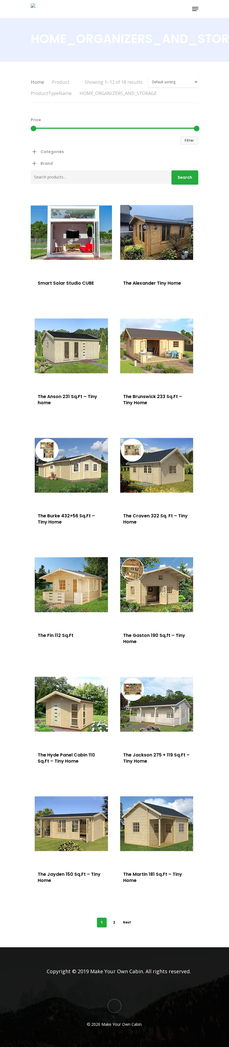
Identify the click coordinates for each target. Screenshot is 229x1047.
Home (37, 82)
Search (185, 177)
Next (127, 922)
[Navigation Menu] (195, 9)
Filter (189, 140)
